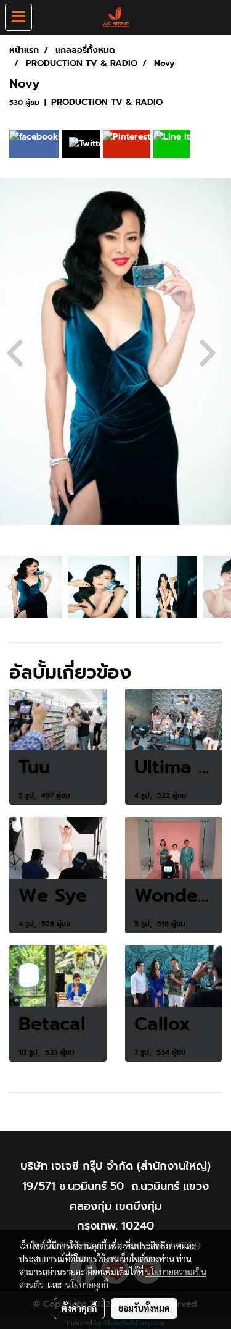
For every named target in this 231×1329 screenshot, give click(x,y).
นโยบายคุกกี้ (86, 1284)
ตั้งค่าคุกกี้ (79, 1308)
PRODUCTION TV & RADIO (107, 102)
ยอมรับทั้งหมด (144, 1308)
